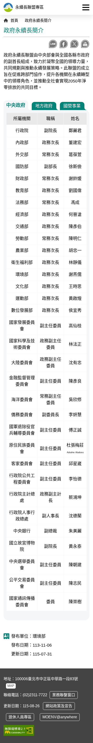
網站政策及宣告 (59, 706)
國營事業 (72, 106)
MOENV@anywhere (59, 717)
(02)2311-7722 (35, 695)
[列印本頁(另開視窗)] (85, 44)
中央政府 (15, 105)
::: (71, 7)
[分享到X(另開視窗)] (74, 44)
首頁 (14, 20)
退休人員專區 (20, 717)
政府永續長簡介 (38, 20)
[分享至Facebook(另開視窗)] (64, 44)
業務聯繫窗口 (63, 695)
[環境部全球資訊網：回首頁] (8, 7)
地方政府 (43, 106)
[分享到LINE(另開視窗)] (53, 44)
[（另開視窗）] (19, 730)
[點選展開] (85, 7)
